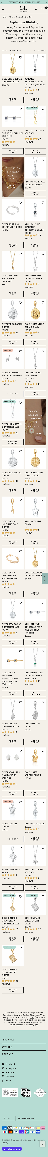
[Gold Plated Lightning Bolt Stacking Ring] (13, 558)
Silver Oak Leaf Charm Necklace (10, 725)
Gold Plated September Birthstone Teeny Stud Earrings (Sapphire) (11, 678)
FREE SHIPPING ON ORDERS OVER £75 (23, 2)
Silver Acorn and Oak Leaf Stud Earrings (11, 775)
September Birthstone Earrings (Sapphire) (12, 133)
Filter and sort (13, 50)
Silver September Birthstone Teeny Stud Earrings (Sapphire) (33, 628)
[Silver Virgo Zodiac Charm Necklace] (35, 168)
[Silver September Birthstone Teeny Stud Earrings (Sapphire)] (35, 610)
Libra (32, 1017)
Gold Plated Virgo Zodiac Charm (34, 325)
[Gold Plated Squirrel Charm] (35, 758)
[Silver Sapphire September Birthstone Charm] (35, 210)
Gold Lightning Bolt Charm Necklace (10, 278)
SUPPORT (7, 1047)
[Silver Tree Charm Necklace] (35, 855)
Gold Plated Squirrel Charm (33, 773)
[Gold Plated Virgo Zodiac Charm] (35, 310)
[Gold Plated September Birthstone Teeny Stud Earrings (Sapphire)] (13, 659)
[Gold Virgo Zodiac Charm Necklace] (13, 65)
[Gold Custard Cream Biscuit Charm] (13, 955)
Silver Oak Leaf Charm (32, 725)
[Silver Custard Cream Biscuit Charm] (35, 904)
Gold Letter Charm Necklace (34, 132)
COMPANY (7, 1054)
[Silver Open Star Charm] (35, 507)
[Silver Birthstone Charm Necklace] (35, 659)
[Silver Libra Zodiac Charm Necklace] (13, 610)
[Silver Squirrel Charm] (13, 810)
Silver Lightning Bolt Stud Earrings (12, 374)
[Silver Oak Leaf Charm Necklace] (13, 710)
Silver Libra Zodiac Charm (11, 474)
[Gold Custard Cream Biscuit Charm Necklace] (13, 904)
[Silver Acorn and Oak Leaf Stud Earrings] (13, 758)
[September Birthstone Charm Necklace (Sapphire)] (35, 65)
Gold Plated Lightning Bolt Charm (10, 524)
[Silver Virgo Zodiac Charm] (13, 310)
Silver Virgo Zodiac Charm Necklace (35, 183)
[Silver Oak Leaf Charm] (35, 710)
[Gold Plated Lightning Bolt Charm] (13, 507)
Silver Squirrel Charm (9, 825)
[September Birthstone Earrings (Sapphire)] (13, 116)
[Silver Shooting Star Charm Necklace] (35, 359)
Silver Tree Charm (11, 869)
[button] (45, 578)
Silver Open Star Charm (33, 523)
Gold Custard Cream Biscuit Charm (9, 972)
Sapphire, (18, 1015)
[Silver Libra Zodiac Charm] (13, 459)
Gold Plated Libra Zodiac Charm (34, 474)
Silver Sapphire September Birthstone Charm (34, 227)
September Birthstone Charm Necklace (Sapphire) (35, 82)
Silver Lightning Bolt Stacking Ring (12, 225)
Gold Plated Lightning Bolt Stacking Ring (10, 575)
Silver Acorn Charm (35, 823)
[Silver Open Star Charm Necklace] (35, 261)
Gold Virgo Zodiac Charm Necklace (12, 80)
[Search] (36, 9)
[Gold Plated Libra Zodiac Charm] (35, 459)
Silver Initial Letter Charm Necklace (12, 425)
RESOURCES (8, 1039)
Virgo (42, 1015)
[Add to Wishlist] (20, 57)
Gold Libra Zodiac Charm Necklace (34, 574)
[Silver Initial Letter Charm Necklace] (13, 410)
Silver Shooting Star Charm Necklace (33, 375)
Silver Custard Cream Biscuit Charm (32, 921)
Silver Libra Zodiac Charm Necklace (11, 625)
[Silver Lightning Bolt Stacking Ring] (13, 210)
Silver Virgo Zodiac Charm (12, 325)
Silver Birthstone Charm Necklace (34, 674)
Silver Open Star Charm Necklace (33, 277)
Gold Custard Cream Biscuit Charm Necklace (10, 921)
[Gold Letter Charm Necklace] (35, 116)
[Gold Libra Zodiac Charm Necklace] (35, 558)
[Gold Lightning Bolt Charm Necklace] (13, 261)
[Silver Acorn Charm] (35, 810)
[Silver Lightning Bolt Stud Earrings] (13, 359)
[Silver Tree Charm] (13, 855)
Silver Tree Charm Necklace (34, 871)
